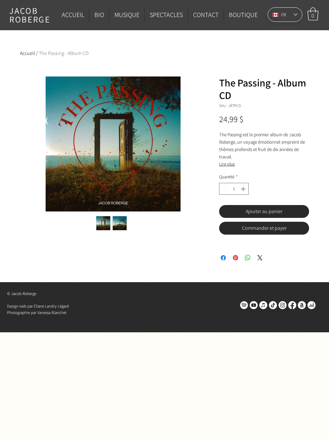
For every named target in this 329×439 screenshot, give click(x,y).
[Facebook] (292, 305)
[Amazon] (302, 305)
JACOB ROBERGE (29, 15)
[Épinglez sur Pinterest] (235, 258)
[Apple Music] (263, 305)
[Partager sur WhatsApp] (248, 258)
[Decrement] (224, 188)
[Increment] (244, 188)
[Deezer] (311, 305)
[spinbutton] (234, 188)
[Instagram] (283, 305)
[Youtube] (254, 305)
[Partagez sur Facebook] (223, 258)
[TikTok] (273, 305)
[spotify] (244, 305)
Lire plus (227, 164)
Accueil (27, 53)
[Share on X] (260, 258)
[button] (312, 13)
